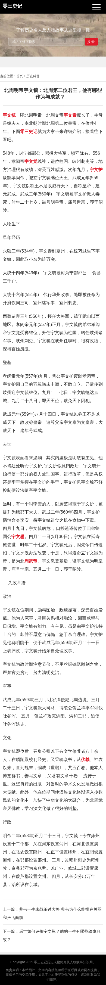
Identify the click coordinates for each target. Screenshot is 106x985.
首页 (19, 76)
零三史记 (40, 962)
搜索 (91, 41)
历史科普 (32, 76)
